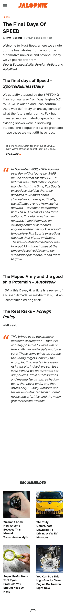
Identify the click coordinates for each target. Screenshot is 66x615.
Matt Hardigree (14, 38)
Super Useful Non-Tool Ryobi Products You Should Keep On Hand (15, 584)
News (7, 17)
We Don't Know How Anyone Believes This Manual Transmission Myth (15, 529)
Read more (12, 154)
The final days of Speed (26, 80)
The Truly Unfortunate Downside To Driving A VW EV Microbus (47, 530)
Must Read (28, 45)
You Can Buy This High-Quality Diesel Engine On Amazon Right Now (48, 582)
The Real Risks (17, 311)
